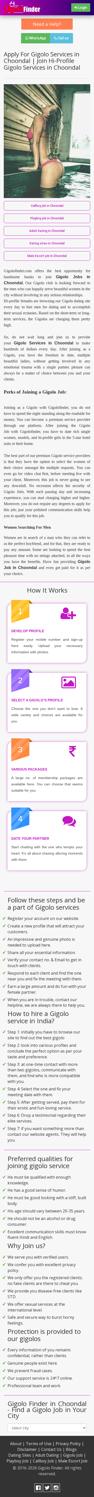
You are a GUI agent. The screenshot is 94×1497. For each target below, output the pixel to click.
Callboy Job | (45, 1461)
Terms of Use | (40, 1443)
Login (82, 8)
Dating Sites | (21, 1455)
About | (17, 1443)
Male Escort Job (72, 1461)
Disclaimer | (28, 1449)
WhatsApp (37, 38)
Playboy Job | (19, 1461)
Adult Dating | (48, 1455)
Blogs (71, 1449)
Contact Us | (53, 1449)
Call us (63, 38)
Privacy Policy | (70, 1443)
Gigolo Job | (74, 1455)
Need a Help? (47, 24)
